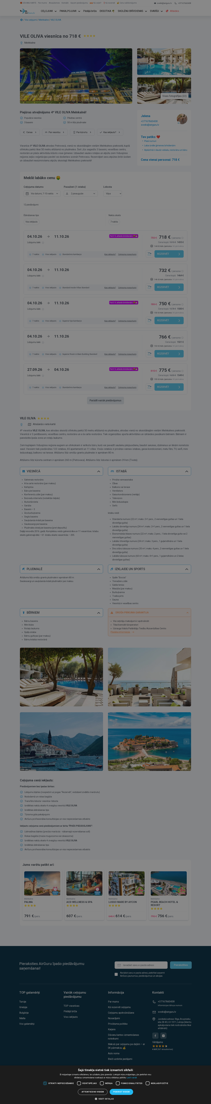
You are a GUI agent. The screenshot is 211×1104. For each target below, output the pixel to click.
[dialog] (105, 1085)
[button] (105, 1098)
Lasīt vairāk (132, 1078)
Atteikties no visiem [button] (93, 1092)
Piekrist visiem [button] (121, 1092)
